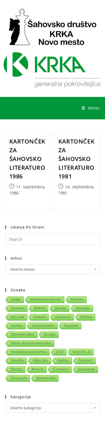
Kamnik (40, 317)
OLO (59, 352)
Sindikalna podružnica (28, 352)
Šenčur (16, 369)
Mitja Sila (40, 361)
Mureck (37, 369)
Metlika (63, 361)
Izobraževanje (43, 326)
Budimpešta (45, 378)
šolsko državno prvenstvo (31, 343)
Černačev (61, 369)
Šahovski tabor (22, 334)
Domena (17, 308)
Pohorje (77, 299)
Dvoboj (49, 334)
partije (16, 299)
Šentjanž (85, 361)
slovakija (83, 308)
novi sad (17, 317)
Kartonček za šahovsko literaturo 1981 (76, 158)
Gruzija (60, 308)
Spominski (86, 369)
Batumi (39, 308)
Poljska (86, 317)
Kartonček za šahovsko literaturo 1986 (27, 158)
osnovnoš (63, 317)
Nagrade (71, 326)
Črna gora (19, 378)
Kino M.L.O (81, 352)
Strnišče (17, 361)
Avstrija (16, 326)
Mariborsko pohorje (45, 299)
